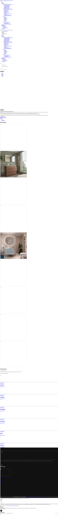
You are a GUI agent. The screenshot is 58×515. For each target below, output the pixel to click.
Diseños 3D (3, 24)
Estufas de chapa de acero (7, 22)
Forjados (5, 12)
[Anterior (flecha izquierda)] (0, 514)
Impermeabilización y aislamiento (8, 13)
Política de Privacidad (16, 505)
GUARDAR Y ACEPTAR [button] (2, 508)
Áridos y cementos (6, 10)
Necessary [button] (1, 506)
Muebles (2, 75)
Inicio (2, 2)
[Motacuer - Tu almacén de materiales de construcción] (6, 0)
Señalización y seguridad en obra (8, 8)
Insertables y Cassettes (7, 23)
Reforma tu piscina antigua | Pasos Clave (4, 477)
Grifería (5, 17)
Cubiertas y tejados (6, 11)
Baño (3, 16)
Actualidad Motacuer (5, 27)
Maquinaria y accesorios (7, 7)
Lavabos (5, 20)
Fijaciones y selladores (6, 5)
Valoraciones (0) (3, 120)
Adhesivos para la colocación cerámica (8, 9)
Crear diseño (3, 34)
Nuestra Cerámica (4, 25)
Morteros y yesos (6, 14)
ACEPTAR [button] (28, 498)
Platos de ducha (6, 18)
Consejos (4, 26)
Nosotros (3, 28)
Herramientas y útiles (6, 6)
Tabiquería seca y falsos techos (7, 15)
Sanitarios (5, 19)
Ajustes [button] (25, 498)
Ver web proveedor (2, 116)
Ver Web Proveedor (2, 382)
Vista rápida (1, 383)
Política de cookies (11, 505)
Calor (3, 21)
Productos (3, 3)
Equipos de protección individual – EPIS (8, 4)
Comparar (1, 118)
